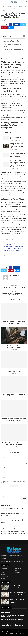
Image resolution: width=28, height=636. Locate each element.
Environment (4, 568)
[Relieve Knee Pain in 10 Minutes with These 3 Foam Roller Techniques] (6, 138)
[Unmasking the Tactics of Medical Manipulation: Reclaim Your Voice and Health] (14, 408)
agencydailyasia (9, 19)
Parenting (3, 578)
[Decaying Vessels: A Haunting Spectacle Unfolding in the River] (5, 587)
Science (2, 572)
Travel (2, 570)
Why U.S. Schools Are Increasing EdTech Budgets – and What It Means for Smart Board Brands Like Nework (13, 520)
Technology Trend (5, 576)
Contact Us (17, 572)
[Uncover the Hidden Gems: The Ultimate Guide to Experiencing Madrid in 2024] (5, 601)
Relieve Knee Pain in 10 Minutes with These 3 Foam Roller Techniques (17, 137)
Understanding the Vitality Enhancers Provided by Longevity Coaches (13, 40)
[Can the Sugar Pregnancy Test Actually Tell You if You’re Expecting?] (5, 594)
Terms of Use (18, 568)
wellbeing (9, 6)
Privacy (16, 570)
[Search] (26, 2)
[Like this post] (11, 24)
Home (2, 6)
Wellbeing (3, 574)
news (3, 262)
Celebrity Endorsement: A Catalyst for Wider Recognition (14, 50)
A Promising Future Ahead (11, 54)
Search (2, 496)
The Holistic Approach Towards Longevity (12, 45)
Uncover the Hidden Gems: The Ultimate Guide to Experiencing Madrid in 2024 (17, 601)
